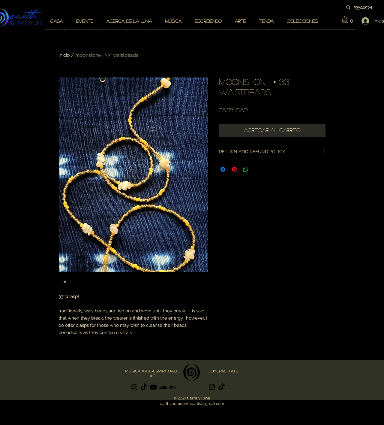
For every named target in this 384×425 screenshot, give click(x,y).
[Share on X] (257, 169)
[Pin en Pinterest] (234, 169)
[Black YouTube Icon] (153, 387)
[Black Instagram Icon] (134, 387)
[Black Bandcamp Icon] (173, 387)
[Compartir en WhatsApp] (245, 169)
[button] (349, 19)
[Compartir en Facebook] (222, 169)
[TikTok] (144, 387)
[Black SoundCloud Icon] (163, 387)
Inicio (64, 55)
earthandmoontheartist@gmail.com (192, 403)
